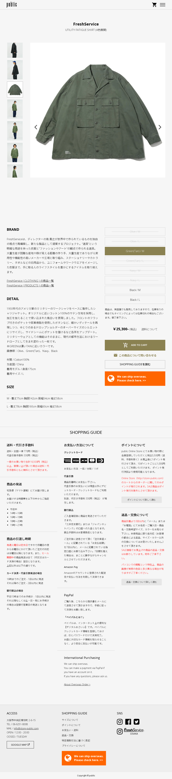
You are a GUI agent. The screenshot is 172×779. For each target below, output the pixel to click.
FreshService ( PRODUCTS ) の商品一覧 (30, 285)
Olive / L (135, 241)
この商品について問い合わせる (135, 355)
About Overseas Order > (77, 684)
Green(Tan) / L (135, 261)
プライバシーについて (73, 745)
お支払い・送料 (70, 730)
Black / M (135, 290)
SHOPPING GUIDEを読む (135, 364)
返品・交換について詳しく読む (141, 581)
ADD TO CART (135, 345)
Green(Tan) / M (135, 251)
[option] (97, 110)
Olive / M (135, 231)
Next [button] (160, 127)
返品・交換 (68, 735)
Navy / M (135, 270)
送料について (149, 329)
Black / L (135, 300)
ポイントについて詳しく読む (141, 499)
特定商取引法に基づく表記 (76, 740)
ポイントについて (71, 725)
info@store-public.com (26, 728)
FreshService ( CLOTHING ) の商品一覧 (30, 281)
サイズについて (70, 719)
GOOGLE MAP (19, 744)
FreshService (86, 24)
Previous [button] (35, 127)
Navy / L (135, 280)
